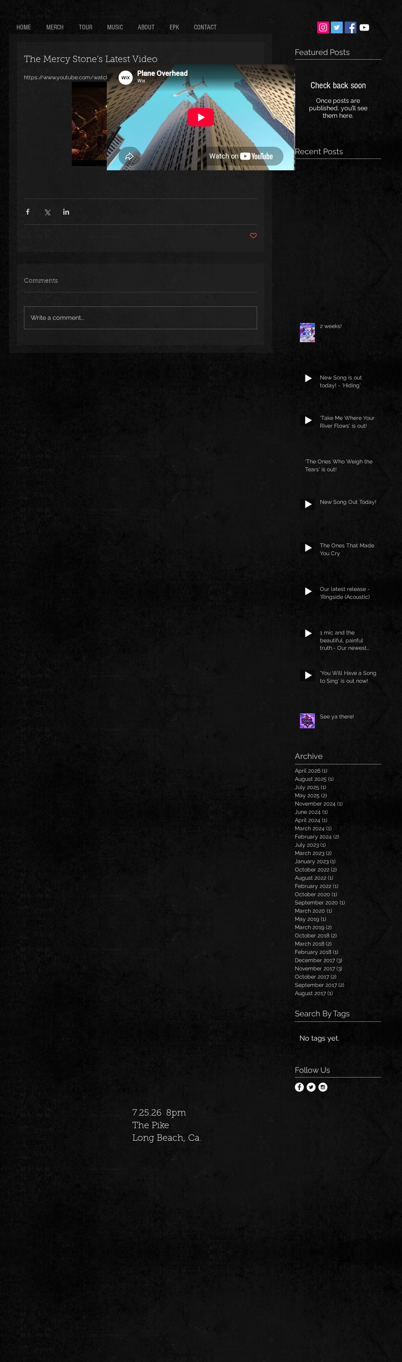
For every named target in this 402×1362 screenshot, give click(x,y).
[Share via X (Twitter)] (47, 211)
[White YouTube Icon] (364, 27)
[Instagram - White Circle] (322, 1087)
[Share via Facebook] (27, 211)
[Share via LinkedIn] (66, 211)
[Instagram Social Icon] (323, 27)
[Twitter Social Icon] (337, 27)
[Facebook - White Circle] (299, 1087)
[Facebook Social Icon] (350, 27)
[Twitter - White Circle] (311, 1087)
